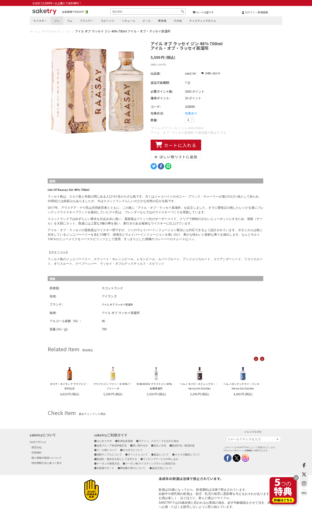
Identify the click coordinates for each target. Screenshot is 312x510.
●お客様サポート (105, 468)
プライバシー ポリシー (232, 450)
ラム (69, 21)
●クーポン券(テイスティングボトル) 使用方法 (150, 463)
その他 (178, 21)
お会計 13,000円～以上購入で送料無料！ (57, 3)
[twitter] (236, 457)
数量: (154, 120)
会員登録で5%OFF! (73, 12)
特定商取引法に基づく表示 (46, 463)
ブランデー (86, 21)
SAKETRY (190, 73)
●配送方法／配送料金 (183, 445)
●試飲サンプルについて (109, 454)
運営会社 (36, 447)
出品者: (156, 73)
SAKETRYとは (38, 442)
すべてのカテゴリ (52, 31)
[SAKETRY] (227, 457)
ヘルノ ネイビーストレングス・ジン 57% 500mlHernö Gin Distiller (156, 386)
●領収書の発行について (133, 468)
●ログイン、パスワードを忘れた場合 (158, 441)
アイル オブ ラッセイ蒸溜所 (117, 304)
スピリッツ (107, 21)
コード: (156, 106)
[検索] (183, 12)
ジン (57, 21)
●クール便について (106, 450)
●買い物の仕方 (140, 445)
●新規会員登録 (125, 441)
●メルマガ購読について (187, 454)
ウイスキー (40, 21)
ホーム (34, 31)
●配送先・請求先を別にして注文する (117, 459)
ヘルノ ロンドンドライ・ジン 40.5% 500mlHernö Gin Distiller (199, 386)
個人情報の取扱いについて (46, 457)
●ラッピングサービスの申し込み (160, 459)
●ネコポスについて (132, 450)
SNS (304, 493)
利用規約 (36, 452)
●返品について (161, 454)
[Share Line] (168, 166)
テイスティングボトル (202, 21)
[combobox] (148, 11)
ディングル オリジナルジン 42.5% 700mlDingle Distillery (242, 386)
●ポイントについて (137, 454)
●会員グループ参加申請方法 (111, 445)
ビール (147, 21)
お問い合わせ (212, 73)
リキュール (128, 21)
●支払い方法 (160, 445)
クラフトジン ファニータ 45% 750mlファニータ (69, 386)
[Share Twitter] (154, 166)
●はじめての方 (104, 441)
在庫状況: (157, 113)
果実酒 (162, 21)
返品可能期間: (160, 82)
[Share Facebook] (161, 166)
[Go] (278, 439)
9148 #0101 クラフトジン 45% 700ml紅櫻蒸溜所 (112, 386)
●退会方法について (162, 468)
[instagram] (245, 457)
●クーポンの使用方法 (108, 463)
